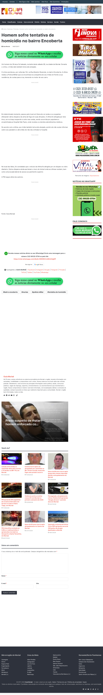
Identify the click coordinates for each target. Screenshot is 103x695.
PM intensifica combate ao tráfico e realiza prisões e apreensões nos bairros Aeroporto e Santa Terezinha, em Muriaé (12, 532)
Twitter (29, 272)
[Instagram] (14, 395)
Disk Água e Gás (24, 2)
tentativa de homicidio (57, 292)
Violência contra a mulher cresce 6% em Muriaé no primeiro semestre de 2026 (34, 498)
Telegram (54, 270)
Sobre (54, 682)
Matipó (55, 657)
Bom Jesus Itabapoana (86, 659)
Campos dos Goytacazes (86, 661)
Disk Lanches (35, 2)
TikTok (23, 272)
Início (4, 29)
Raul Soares (56, 661)
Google (47, 270)
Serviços (50, 22)
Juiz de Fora (31, 664)
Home (4, 22)
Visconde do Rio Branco (60, 674)
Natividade (82, 670)
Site (37, 583)
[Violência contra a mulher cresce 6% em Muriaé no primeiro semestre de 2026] (35, 488)
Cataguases (31, 661)
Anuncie (5, 2)
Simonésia (56, 668)
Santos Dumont (58, 663)
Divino (3, 661)
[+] (7, 674)
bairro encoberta (11, 292)
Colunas (19, 22)
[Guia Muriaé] (12, 11)
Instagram (39, 270)
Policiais (16, 29)
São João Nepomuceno (60, 665)
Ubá (54, 670)
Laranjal (29, 668)
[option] (35, 422)
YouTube (37, 272)
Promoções (64, 2)
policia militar (38, 292)
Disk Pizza (45, 2)
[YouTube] (12, 395)
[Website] (5, 395)
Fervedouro (5, 668)
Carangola (5, 659)
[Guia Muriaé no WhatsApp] (35, 55)
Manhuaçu (30, 674)
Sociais (56, 22)
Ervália (29, 672)
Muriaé (4, 674)
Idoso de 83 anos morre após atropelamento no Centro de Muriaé (35, 526)
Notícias (43, 22)
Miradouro (5, 672)
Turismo (62, 22)
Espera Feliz (5, 664)
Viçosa (55, 672)
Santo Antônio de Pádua (86, 674)
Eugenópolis (5, 666)
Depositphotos (94, 175)
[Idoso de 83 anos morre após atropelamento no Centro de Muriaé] (35, 516)
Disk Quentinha (54, 2)
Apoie (85, 682)
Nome (4, 576)
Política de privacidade (75, 682)
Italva (80, 664)
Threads (62, 270)
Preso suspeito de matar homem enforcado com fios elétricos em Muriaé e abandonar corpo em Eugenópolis (23, 422)
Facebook (31, 270)
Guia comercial (28, 22)
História (37, 22)
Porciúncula (82, 672)
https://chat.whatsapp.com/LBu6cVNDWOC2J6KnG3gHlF (35, 259)
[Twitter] (9, 395)
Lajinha (29, 666)
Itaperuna (82, 666)
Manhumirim (57, 655)
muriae (25, 292)
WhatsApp (44, 272)
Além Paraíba (31, 659)
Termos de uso (62, 682)
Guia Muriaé (6, 46)
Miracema (82, 668)
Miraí (3, 670)
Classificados (11, 22)
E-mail (4, 583)
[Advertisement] (35, 98)
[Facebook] (7, 395)
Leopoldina (30, 670)
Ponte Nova (56, 659)
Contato (12, 2)
